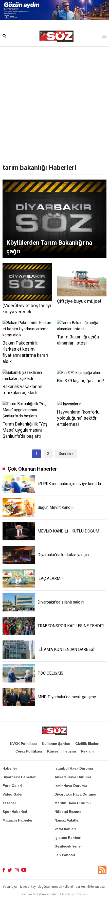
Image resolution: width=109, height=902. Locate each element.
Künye (52, 751)
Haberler (10, 768)
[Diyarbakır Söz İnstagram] (17, 870)
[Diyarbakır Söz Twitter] (10, 870)
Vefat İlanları (65, 829)
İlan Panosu (65, 855)
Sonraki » (66, 454)
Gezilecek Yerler (68, 846)
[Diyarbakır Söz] (56, 36)
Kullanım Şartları (56, 744)
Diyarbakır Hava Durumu (75, 794)
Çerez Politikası (28, 751)
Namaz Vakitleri (68, 820)
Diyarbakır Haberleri (20, 777)
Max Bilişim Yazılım (74, 894)
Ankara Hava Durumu (73, 777)
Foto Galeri (12, 786)
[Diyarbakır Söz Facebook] (4, 870)
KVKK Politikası (23, 744)
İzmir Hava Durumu (71, 786)
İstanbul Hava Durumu (74, 768)
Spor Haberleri (15, 812)
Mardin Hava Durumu (73, 803)
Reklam (87, 751)
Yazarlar (9, 803)
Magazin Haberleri (18, 820)
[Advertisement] (54, 103)
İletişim (69, 751)
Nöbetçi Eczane (68, 812)
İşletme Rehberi (68, 838)
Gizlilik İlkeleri (87, 744)
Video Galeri (13, 794)
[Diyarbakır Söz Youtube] (24, 870)
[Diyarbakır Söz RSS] (102, 870)
